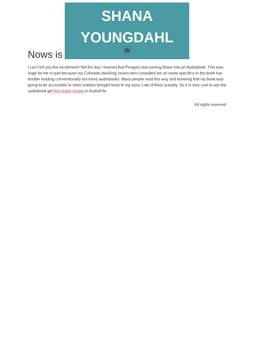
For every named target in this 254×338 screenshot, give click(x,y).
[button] (127, 50)
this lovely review (69, 91)
